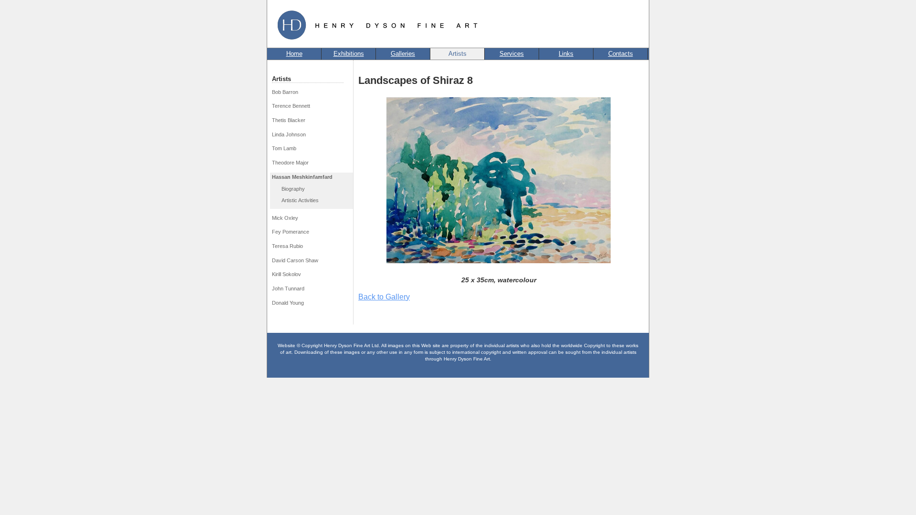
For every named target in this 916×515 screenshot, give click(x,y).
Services (512, 53)
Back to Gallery (384, 297)
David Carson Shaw (295, 260)
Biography (293, 189)
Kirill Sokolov (286, 274)
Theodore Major (290, 162)
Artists (457, 53)
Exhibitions (348, 53)
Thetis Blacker (288, 120)
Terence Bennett (291, 106)
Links (566, 53)
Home (294, 53)
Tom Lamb (284, 148)
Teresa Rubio (287, 246)
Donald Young (288, 303)
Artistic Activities (300, 200)
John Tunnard (288, 288)
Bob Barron (285, 92)
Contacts (620, 53)
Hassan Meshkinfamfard (302, 177)
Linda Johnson (289, 134)
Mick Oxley (285, 218)
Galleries (403, 53)
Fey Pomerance (290, 232)
